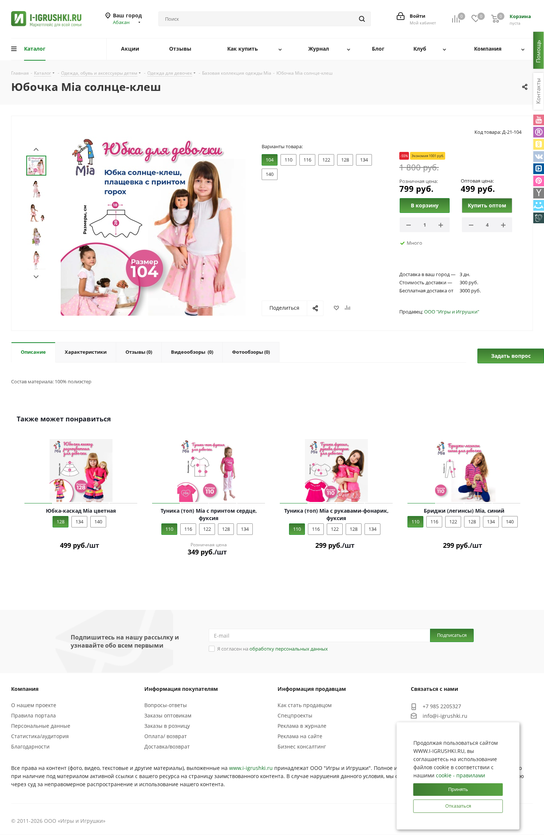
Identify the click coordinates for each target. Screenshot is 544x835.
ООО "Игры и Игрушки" (451, 311)
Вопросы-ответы (165, 705)
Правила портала (33, 715)
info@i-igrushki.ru (445, 715)
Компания (24, 688)
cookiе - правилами (460, 775)
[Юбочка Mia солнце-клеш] (153, 222)
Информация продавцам (312, 688)
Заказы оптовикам (167, 715)
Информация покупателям (181, 688)
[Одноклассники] (538, 144)
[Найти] (362, 18)
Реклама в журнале (302, 725)
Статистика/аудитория (40, 736)
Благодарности (30, 746)
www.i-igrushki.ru (251, 767)
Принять (458, 789)
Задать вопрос (511, 355)
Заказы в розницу (167, 725)
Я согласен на (272, 648)
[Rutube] (538, 132)
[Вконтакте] (538, 156)
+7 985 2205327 (442, 706)
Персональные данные (40, 725)
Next (36, 277)
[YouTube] (538, 120)
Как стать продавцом (305, 705)
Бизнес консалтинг (302, 746)
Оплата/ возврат (165, 736)
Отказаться (458, 805)
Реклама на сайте (300, 736)
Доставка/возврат (167, 746)
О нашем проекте (33, 705)
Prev (36, 149)
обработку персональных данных (288, 648)
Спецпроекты (295, 715)
